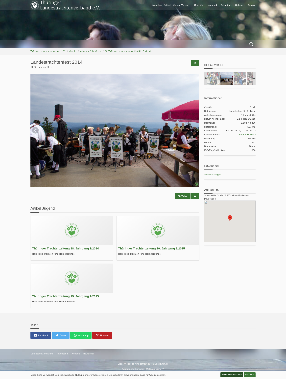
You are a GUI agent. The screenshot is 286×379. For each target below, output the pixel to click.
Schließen (249, 375)
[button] (40, 335)
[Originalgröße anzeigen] (195, 63)
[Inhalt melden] (195, 196)
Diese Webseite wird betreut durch (143, 363)
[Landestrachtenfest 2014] (213, 78)
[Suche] (251, 44)
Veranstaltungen (212, 174)
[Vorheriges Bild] (35, 130)
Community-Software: (143, 369)
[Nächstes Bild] (194, 130)
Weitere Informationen (232, 375)
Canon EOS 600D (246, 134)
